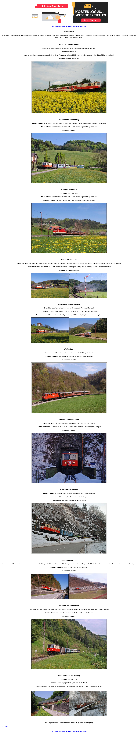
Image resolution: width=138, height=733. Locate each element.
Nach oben (4, 726)
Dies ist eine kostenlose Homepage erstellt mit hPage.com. (69, 26)
